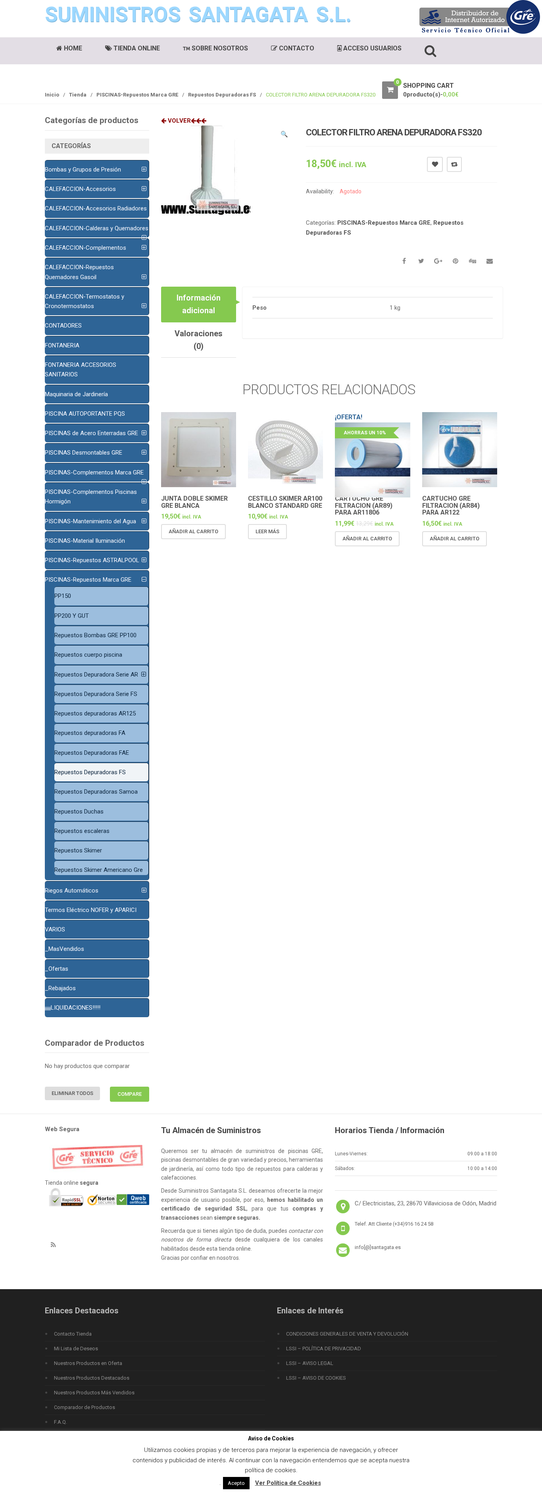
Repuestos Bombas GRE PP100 (95, 635)
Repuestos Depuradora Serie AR (96, 674)
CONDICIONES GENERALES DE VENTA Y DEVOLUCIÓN (347, 1334)
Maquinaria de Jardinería (76, 394)
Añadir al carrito (193, 531)
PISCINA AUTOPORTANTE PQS (85, 413)
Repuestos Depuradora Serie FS (95, 694)
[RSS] (53, 1245)
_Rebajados (60, 988)
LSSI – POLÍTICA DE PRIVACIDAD (323, 1348)
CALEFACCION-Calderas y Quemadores (96, 228)
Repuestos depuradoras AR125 (95, 713)
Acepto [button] (236, 1483)
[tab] (198, 304)
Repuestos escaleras (82, 831)
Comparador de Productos (84, 1407)
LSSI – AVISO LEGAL (309, 1363)
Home (72, 48)
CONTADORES (63, 325)
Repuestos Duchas (79, 811)
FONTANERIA (62, 345)
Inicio (52, 95)
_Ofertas (56, 968)
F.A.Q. (60, 1422)
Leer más (267, 531)
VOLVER (178, 120)
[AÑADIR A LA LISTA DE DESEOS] (435, 164)
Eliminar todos (72, 1093)
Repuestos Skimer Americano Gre (98, 869)
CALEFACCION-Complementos (85, 247)
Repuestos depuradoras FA (89, 732)
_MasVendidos (64, 948)
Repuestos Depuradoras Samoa (96, 791)
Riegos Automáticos (71, 890)
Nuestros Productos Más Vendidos (94, 1393)
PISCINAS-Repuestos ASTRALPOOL (92, 560)
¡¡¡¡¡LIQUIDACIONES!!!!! (72, 1007)
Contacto (295, 48)
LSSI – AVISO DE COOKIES (316, 1378)
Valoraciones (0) (199, 340)
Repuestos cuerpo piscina (88, 654)
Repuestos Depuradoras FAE (91, 752)
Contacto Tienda (73, 1334)
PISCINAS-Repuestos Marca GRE (137, 95)
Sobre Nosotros (219, 48)
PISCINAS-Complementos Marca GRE (94, 472)
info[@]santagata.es (378, 1247)
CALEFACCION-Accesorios (80, 189)
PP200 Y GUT (71, 615)
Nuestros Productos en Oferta (88, 1363)
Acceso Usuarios (372, 48)
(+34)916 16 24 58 (413, 1224)
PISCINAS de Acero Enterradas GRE (91, 433)
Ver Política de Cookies (288, 1482)
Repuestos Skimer (78, 850)
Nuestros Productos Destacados (91, 1378)
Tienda (77, 95)
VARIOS (55, 929)
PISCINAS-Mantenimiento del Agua (90, 521)
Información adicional (199, 304)
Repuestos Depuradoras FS (222, 95)
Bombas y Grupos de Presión (83, 169)
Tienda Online (136, 48)
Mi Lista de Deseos (76, 1348)
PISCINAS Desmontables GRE (83, 452)
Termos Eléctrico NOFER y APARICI (90, 910)
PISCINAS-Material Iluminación (85, 540)
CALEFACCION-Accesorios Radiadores (96, 208)
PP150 (62, 596)
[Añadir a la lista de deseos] (187, 547)
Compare (454, 164)
